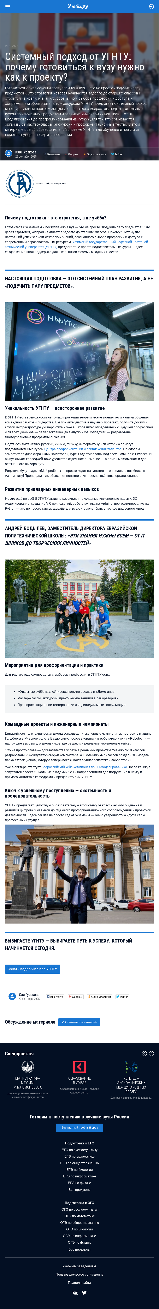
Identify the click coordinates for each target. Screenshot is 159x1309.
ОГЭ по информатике (79, 1236)
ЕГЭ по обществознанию (79, 1163)
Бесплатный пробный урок (79, 1127)
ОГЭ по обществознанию (79, 1222)
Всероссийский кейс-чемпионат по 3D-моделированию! (84, 767)
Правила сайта (79, 1282)
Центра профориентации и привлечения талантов (83, 449)
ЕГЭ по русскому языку (80, 1150)
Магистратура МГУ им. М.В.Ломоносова (28, 1082)
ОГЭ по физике (79, 1242)
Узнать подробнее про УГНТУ (32, 969)
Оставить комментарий (81, 1022)
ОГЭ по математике (79, 1216)
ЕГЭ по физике (79, 1183)
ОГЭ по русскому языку (79, 1209)
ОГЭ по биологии (79, 1229)
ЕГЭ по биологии (79, 1169)
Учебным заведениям (79, 1266)
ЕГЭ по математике (79, 1156)
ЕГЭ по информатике (79, 1176)
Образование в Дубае (79, 1080)
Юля (25, 152)
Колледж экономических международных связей (131, 1085)
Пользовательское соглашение (80, 1274)
